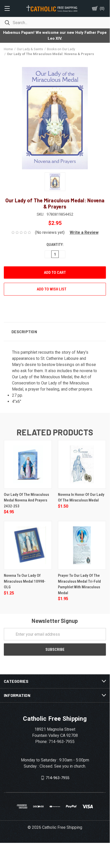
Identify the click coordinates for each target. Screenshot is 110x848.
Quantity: (55, 245)
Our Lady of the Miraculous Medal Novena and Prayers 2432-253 (26, 500)
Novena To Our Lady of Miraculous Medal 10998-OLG (24, 581)
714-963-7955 (57, 778)
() (102, 8)
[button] (82, 232)
